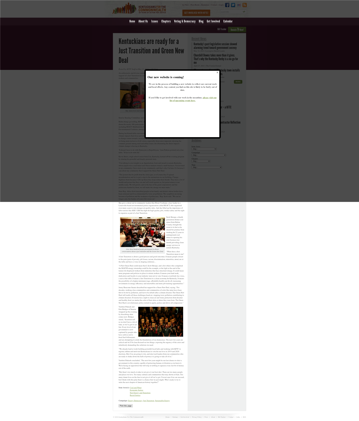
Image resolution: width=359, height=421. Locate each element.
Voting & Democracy (184, 21)
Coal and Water (135, 387)
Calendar (228, 21)
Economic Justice (136, 390)
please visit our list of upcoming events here (193, 99)
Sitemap (175, 417)
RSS (244, 417)
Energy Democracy (135, 400)
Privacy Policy (197, 417)
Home (132, 21)
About (213, 417)
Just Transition (148, 400)
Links (238, 417)
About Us (143, 21)
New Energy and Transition (140, 392)
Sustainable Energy (162, 400)
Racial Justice (135, 395)
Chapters (166, 21)
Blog (201, 21)
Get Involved (213, 21)
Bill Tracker (222, 417)
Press (206, 417)
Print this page (126, 406)
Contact (230, 417)
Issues (154, 21)
